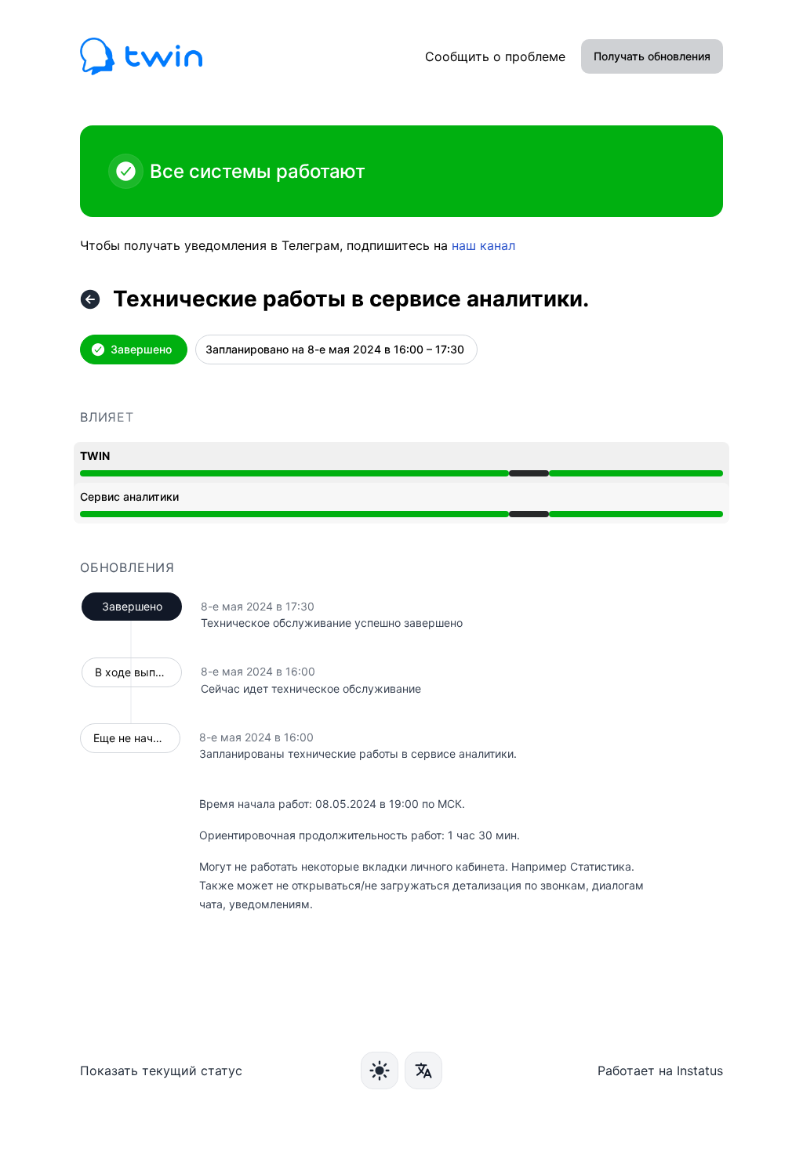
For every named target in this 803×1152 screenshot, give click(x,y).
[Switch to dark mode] (379, 1070)
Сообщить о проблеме (495, 56)
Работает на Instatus (660, 1070)
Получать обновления (652, 56)
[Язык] (423, 1070)
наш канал (483, 245)
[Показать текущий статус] (90, 299)
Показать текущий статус (161, 1070)
